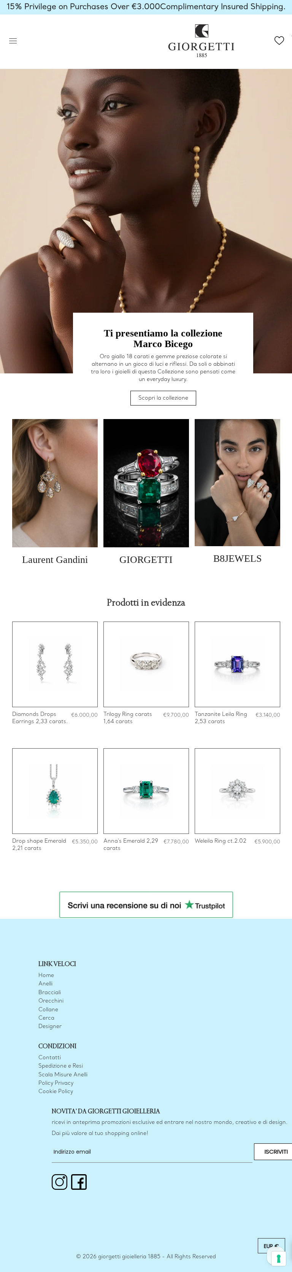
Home (46, 975)
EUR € (271, 1246)
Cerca (46, 1018)
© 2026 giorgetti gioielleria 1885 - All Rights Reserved (146, 1257)
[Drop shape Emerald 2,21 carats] (55, 791)
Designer (50, 1026)
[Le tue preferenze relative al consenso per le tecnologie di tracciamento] (278, 1258)
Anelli (45, 984)
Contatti (49, 1058)
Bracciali (49, 993)
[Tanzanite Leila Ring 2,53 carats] (237, 664)
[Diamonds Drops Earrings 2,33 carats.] (55, 664)
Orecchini (50, 1001)
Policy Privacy (55, 1083)
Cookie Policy (55, 1092)
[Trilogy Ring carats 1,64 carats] (146, 664)
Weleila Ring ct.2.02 (220, 841)
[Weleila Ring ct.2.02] (237, 791)
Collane (48, 1010)
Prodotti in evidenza (146, 603)
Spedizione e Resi (60, 1066)
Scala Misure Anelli (62, 1075)
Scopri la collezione (163, 398)
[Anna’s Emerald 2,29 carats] (146, 791)
